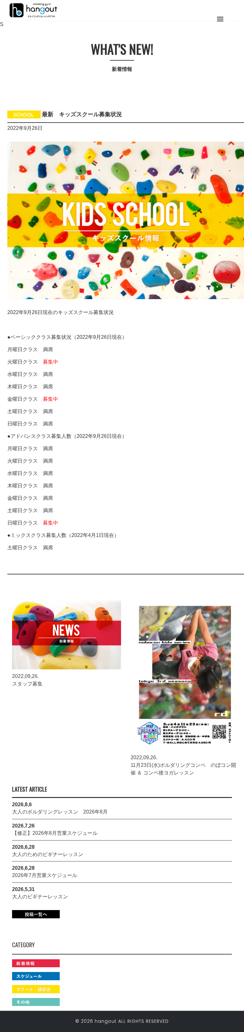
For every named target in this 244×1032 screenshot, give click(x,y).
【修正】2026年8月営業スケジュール (55, 833)
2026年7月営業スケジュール (44, 875)
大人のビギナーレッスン (40, 896)
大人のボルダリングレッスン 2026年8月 (60, 811)
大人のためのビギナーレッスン (47, 854)
